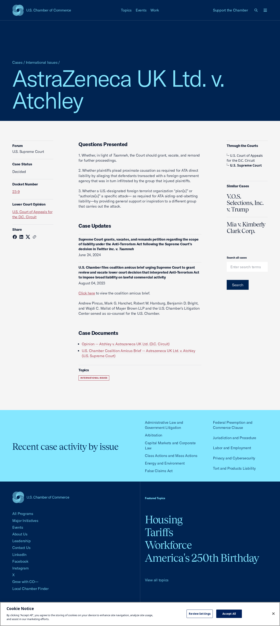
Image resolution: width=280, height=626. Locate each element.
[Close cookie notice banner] (273, 613)
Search (237, 285)
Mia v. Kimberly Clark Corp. (246, 227)
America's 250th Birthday (202, 558)
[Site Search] (256, 10)
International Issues (42, 62)
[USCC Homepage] (40, 497)
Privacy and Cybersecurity (234, 458)
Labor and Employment (232, 447)
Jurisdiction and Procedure (234, 437)
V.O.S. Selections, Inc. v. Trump (245, 203)
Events (141, 10)
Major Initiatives (25, 520)
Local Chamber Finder (30, 588)
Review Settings (200, 613)
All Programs (22, 513)
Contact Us (21, 547)
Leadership (21, 541)
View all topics (156, 580)
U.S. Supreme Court (246, 165)
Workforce (168, 545)
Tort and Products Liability (234, 468)
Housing (163, 519)
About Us (19, 534)
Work (154, 10)
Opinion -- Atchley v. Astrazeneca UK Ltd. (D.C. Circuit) (126, 344)
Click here (87, 293)
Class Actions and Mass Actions (171, 455)
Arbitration (153, 435)
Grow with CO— (25, 581)
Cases (17, 62)
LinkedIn (19, 554)
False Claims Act (159, 470)
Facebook (20, 561)
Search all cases (237, 257)
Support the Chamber (230, 10)
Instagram (20, 568)
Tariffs (159, 532)
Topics (126, 10)
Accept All (229, 613)
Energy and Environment (164, 463)
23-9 (16, 191)
